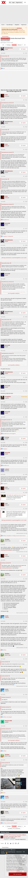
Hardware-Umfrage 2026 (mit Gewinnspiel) (12, 28)
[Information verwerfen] (25, 28)
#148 (26, 759)
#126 (26, 201)
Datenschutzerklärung (14, 870)
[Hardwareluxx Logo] (4, 2)
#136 (26, 442)
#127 (26, 228)
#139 (26, 492)
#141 (26, 544)
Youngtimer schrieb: (6, 419)
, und (10, 823)
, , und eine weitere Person (14, 535)
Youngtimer (4, 42)
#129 (26, 279)
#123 (26, 126)
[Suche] (10, 2)
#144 (26, 621)
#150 (26, 816)
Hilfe (24, 851)
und (8, 236)
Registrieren (23, 24)
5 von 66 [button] (14, 44)
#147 (26, 726)
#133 (26, 391)
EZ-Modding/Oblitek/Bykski (11, 567)
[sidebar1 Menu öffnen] (25, 2)
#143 (26, 578)
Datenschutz (19, 851)
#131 (26, 350)
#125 (26, 176)
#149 (26, 801)
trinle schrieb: (4, 56)
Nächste (20, 44)
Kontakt (2, 851)
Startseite (3, 853)
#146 (26, 694)
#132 (26, 377)
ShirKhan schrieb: (5, 563)
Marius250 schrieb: (6, 263)
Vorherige (8, 44)
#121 (26, 53)
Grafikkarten (12, 838)
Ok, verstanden (17, 874)
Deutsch (13, 849)
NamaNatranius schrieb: (7, 102)
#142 (26, 560)
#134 (26, 401)
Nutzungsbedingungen (10, 851)
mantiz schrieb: (5, 661)
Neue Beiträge (9, 24)
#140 (26, 508)
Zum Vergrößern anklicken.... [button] (14, 293)
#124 (26, 149)
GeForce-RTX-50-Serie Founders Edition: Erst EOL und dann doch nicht (15, 835)
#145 (26, 659)
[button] (5, 25)
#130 (26, 316)
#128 (26, 245)
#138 (26, 474)
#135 (26, 417)
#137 (26, 457)
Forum (2, 24)
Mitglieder (17, 24)
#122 (26, 100)
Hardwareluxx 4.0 (6, 849)
